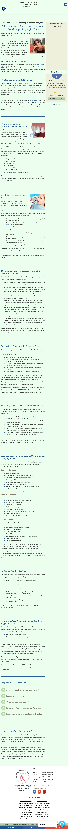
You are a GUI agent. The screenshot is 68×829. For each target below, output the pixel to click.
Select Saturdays (36, 785)
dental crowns (33, 100)
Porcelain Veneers (25, 819)
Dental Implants (26, 814)
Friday (34, 781)
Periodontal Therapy (26, 805)
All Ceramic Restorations (42, 803)
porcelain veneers (10, 98)
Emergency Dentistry (42, 816)
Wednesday (36, 777)
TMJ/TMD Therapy (42, 810)
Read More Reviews (56, 98)
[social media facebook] (34, 792)
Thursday (35, 779)
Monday (35, 772)
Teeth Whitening (42, 801)
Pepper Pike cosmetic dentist (23, 85)
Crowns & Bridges (25, 810)
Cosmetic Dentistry (26, 816)
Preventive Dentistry (26, 801)
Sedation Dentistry (42, 812)
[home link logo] (23, 777)
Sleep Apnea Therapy (42, 805)
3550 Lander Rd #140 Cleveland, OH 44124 (28, 3)
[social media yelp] (44, 792)
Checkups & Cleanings (26, 803)
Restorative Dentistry (25, 807)
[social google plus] (39, 792)
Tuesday (35, 774)
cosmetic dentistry (28, 83)
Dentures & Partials (26, 812)
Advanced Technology (42, 814)
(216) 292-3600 (29, 6)
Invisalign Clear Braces (42, 807)
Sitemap (30, 824)
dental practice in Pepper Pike (12, 747)
